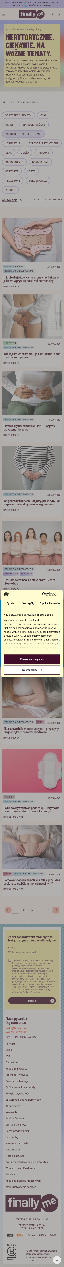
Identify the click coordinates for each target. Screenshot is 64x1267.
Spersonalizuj (30, 669)
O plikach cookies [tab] (50, 603)
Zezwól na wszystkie (32, 659)
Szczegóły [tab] (28, 603)
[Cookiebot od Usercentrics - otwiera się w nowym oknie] (46, 594)
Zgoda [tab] (10, 603)
